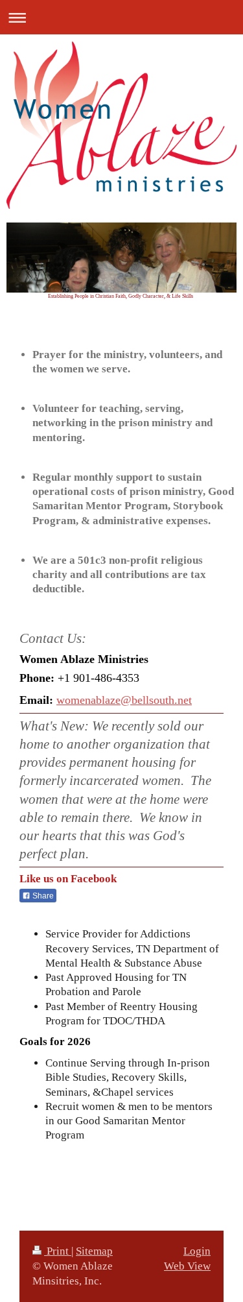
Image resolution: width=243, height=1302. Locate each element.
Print (57, 1251)
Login (197, 1251)
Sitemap (94, 1251)
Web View (187, 1266)
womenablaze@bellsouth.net (124, 699)
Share (42, 895)
